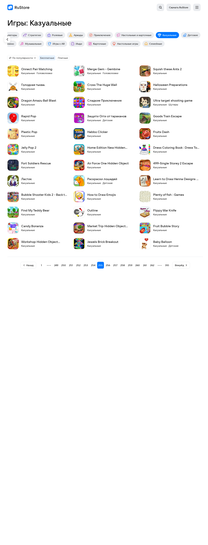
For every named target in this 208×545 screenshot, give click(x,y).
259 (130, 265)
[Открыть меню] (197, 7)
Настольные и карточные (136, 35)
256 (108, 265)
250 (63, 265)
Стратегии (34, 35)
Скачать (178, 7)
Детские (193, 35)
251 (71, 265)
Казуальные (170, 35)
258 (122, 265)
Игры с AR (59, 43)
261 (145, 265)
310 (167, 265)
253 (86, 265)
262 (152, 265)
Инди (79, 43)
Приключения (102, 35)
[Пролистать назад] (7, 39)
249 (56, 265)
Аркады (78, 35)
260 (137, 265)
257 (115, 265)
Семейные (155, 43)
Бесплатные (47, 57)
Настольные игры (127, 43)
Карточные (99, 43)
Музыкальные (33, 43)
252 (78, 265)
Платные (63, 57)
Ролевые (57, 35)
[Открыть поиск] (160, 7)
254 (93, 265)
